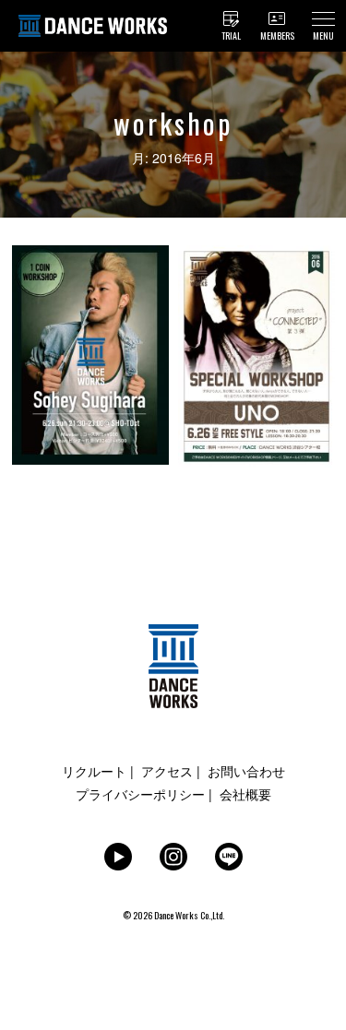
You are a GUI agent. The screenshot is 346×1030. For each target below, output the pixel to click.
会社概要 (245, 794)
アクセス (167, 771)
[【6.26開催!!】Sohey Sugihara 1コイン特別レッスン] (90, 255)
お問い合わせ (246, 771)
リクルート (94, 771)
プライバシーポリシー (140, 794)
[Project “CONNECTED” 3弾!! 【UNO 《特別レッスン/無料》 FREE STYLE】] (256, 255)
